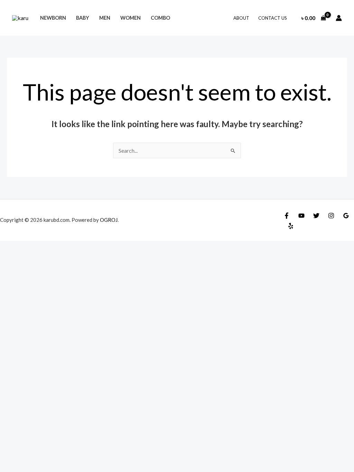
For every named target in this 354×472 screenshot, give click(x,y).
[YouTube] (301, 216)
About (241, 18)
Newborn (53, 18)
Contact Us (272, 18)
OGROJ (109, 220)
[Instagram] (331, 216)
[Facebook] (286, 216)
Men (104, 18)
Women (130, 18)
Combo (160, 18)
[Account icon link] (339, 18)
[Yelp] (291, 226)
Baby (82, 18)
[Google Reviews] (346, 216)
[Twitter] (316, 216)
